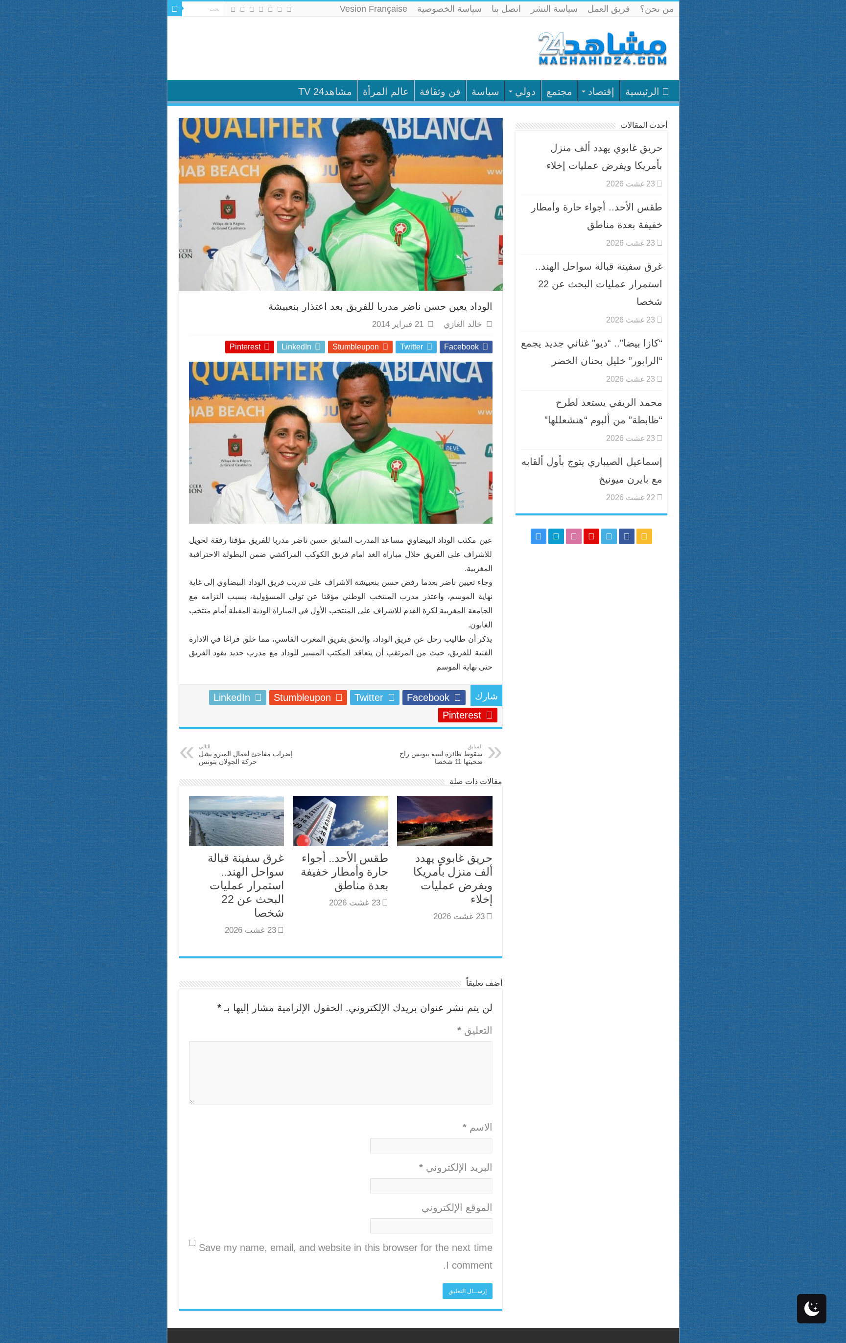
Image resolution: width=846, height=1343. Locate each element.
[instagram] (233, 9)
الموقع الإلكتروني (457, 1207)
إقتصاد (601, 91)
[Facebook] (279, 9)
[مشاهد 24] (602, 47)
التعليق (475, 1030)
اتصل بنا (506, 9)
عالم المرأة (386, 91)
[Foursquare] (242, 9)
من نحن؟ (657, 9)
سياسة (485, 91)
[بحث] (174, 8)
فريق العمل (609, 9)
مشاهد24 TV (325, 91)
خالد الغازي (463, 324)
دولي (525, 91)
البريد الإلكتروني (456, 1167)
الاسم (478, 1127)
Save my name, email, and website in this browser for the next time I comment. (346, 1256)
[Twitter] (270, 9)
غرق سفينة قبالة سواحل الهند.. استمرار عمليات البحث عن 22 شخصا (246, 885)
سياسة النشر (554, 9)
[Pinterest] (261, 9)
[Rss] (289, 9)
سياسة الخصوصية (449, 9)
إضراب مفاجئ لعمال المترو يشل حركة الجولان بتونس (246, 754)
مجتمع (559, 91)
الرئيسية (642, 91)
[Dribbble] (252, 9)
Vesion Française (373, 9)
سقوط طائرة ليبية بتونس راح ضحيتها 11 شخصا (441, 754)
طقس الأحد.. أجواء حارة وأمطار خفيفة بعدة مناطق (344, 872)
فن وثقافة (440, 91)
